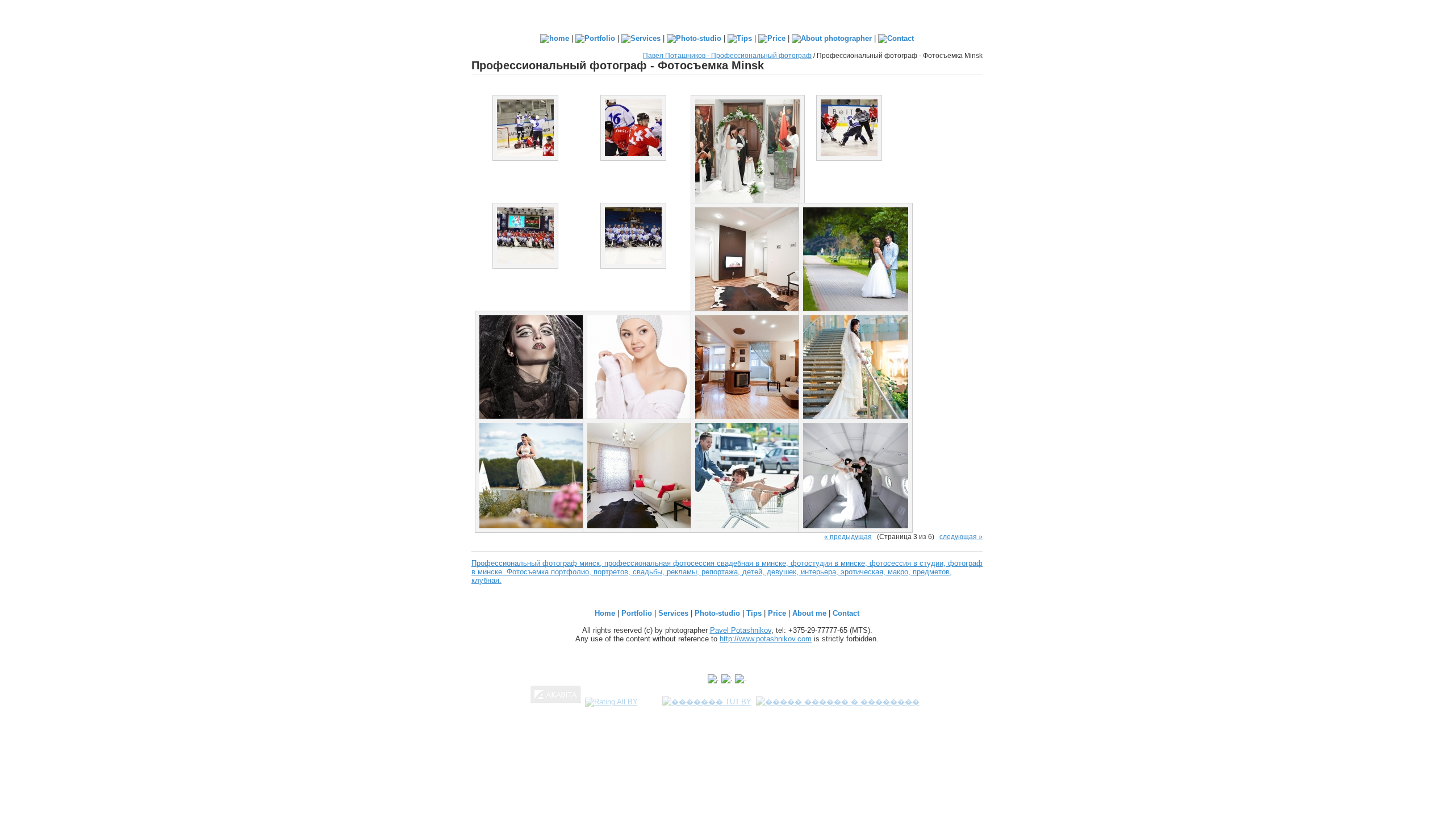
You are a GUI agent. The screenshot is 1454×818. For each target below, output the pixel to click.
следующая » (961, 536)
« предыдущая (848, 536)
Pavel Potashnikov (740, 630)
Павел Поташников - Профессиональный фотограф (727, 55)
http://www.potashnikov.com (766, 639)
